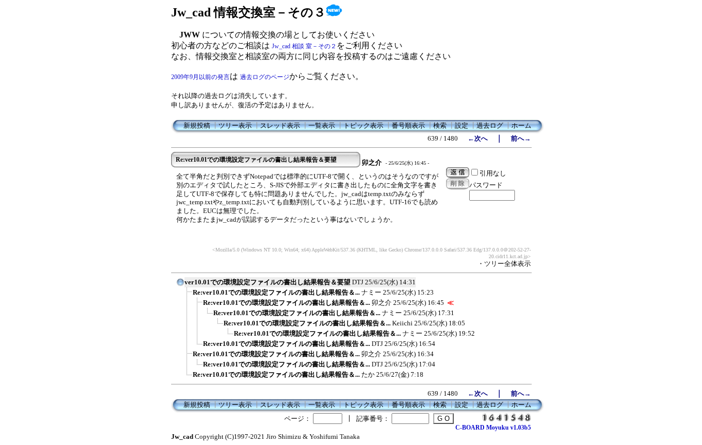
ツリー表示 (235, 125)
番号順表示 (408, 125)
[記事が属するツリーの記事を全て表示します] (180, 285)
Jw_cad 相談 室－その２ (304, 46)
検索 (440, 125)
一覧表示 (321, 125)
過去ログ (489, 125)
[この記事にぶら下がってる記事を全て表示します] (187, 295)
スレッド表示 (280, 125)
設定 (461, 125)
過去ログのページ (264, 77)
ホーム (521, 125)
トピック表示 (363, 125)
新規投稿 (196, 125)
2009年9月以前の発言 (200, 77)
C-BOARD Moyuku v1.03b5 (493, 427)
